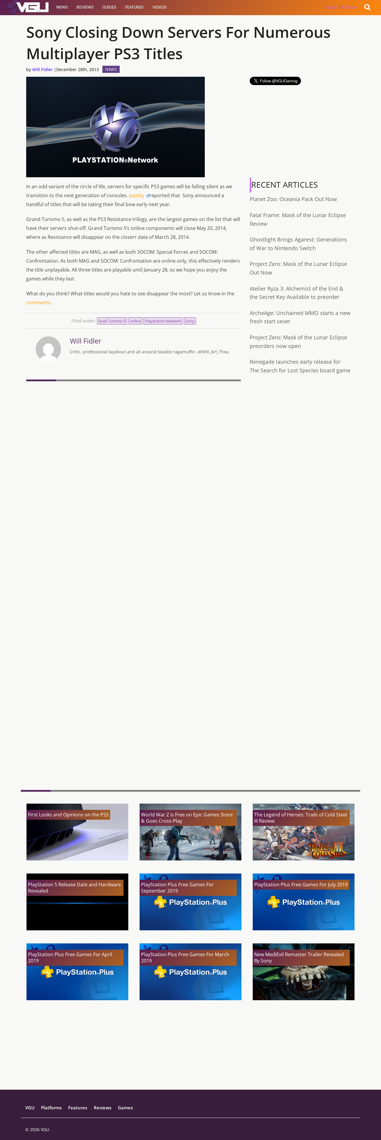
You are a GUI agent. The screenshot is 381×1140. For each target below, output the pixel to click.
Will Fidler (42, 69)
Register (350, 7)
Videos (159, 7)
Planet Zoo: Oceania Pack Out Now (293, 199)
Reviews (84, 7)
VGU (30, 1108)
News (62, 7)
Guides (109, 7)
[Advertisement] (133, 739)
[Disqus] (133, 465)
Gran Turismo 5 (112, 321)
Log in (332, 7)
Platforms (51, 1108)
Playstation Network (163, 321)
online (135, 321)
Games (125, 1108)
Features (134, 7)
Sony (189, 321)
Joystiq (137, 195)
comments (38, 302)
